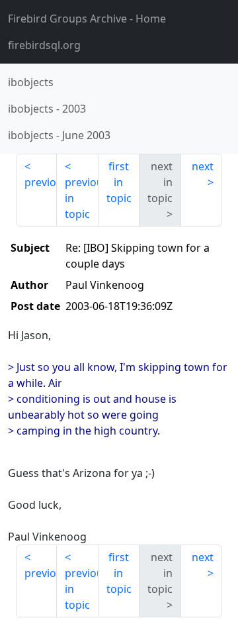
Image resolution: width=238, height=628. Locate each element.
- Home (87, 18)
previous (40, 182)
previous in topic (81, 198)
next (203, 166)
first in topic (119, 182)
